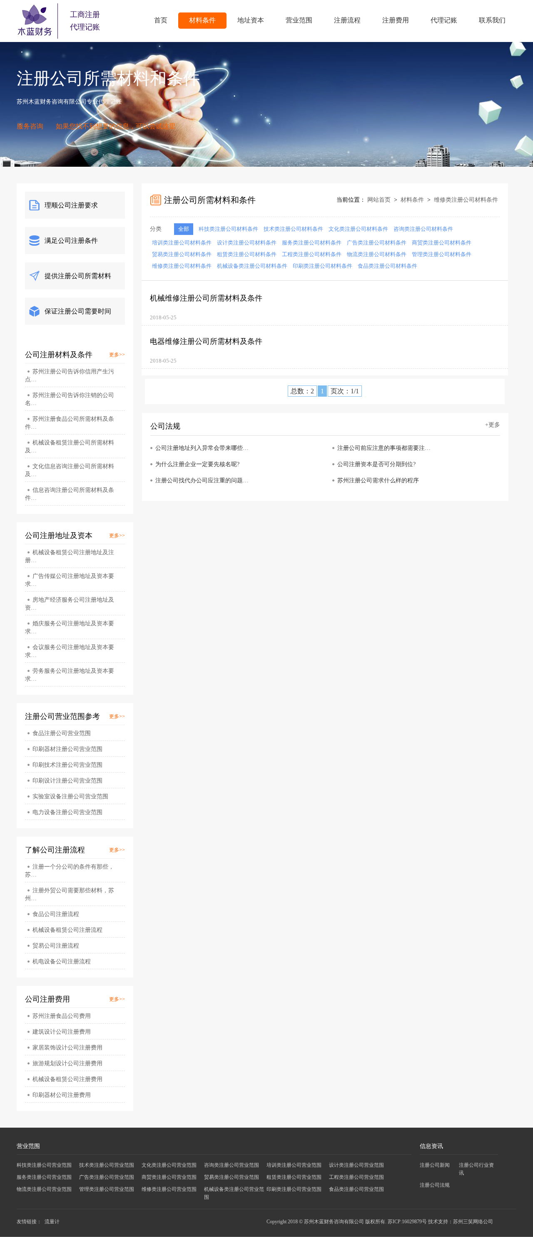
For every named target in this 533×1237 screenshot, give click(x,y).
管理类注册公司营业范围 (106, 1189)
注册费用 (395, 20)
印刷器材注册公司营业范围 (67, 749)
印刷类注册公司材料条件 (322, 266)
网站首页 (379, 200)
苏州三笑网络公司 (473, 1222)
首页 (160, 20)
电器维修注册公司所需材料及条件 (206, 341)
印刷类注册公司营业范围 (293, 1189)
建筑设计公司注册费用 (61, 1032)
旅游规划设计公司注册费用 (67, 1063)
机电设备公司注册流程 (61, 961)
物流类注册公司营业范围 (44, 1189)
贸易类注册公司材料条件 (182, 254)
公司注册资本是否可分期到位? (376, 464)
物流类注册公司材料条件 (376, 254)
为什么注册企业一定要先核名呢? (197, 464)
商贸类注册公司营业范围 (169, 1177)
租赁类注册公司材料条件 (246, 254)
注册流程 (347, 20)
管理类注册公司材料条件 (441, 254)
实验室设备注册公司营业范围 (70, 796)
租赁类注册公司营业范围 (293, 1177)
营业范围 (299, 20)
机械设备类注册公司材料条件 (252, 266)
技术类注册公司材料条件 (293, 229)
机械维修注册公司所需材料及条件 (206, 298)
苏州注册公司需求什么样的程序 (378, 480)
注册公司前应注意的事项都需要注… (384, 448)
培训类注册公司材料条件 (182, 242)
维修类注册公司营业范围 (169, 1189)
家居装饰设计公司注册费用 (67, 1047)
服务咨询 (30, 126)
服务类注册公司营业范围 (44, 1177)
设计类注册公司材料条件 (246, 242)
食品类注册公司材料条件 (387, 266)
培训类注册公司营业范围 (293, 1165)
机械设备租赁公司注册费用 (67, 1079)
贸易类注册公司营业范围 (231, 1177)
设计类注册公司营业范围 (356, 1165)
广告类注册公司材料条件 (376, 242)
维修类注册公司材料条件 (466, 200)
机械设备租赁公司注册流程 (67, 930)
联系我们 (492, 20)
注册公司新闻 (435, 1165)
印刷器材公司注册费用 (61, 1095)
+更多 (492, 425)
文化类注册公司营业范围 (169, 1165)
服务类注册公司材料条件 (311, 242)
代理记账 (444, 20)
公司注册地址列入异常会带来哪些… (202, 448)
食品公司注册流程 (55, 914)
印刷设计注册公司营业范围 (67, 781)
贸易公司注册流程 (55, 946)
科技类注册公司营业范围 (44, 1165)
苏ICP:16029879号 (407, 1222)
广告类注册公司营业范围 (106, 1177)
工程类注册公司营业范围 (356, 1177)
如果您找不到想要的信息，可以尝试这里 (116, 126)
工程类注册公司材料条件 (311, 254)
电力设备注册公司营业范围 (67, 812)
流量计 (52, 1222)
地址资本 (250, 20)
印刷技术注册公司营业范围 (67, 765)
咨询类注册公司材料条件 (423, 229)
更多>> (117, 355)
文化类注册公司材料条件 (358, 229)
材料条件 (202, 20)
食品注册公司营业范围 (61, 733)
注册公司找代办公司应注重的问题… (202, 480)
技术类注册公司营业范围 (106, 1165)
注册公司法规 (435, 1185)
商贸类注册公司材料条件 (441, 242)
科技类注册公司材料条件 (228, 229)
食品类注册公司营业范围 (356, 1189)
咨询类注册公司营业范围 (231, 1165)
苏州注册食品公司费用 (61, 1016)
